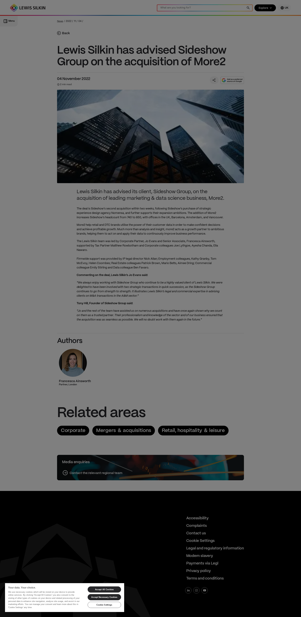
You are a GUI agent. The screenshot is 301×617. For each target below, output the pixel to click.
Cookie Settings (104, 605)
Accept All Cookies (104, 589)
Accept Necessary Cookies (104, 597)
